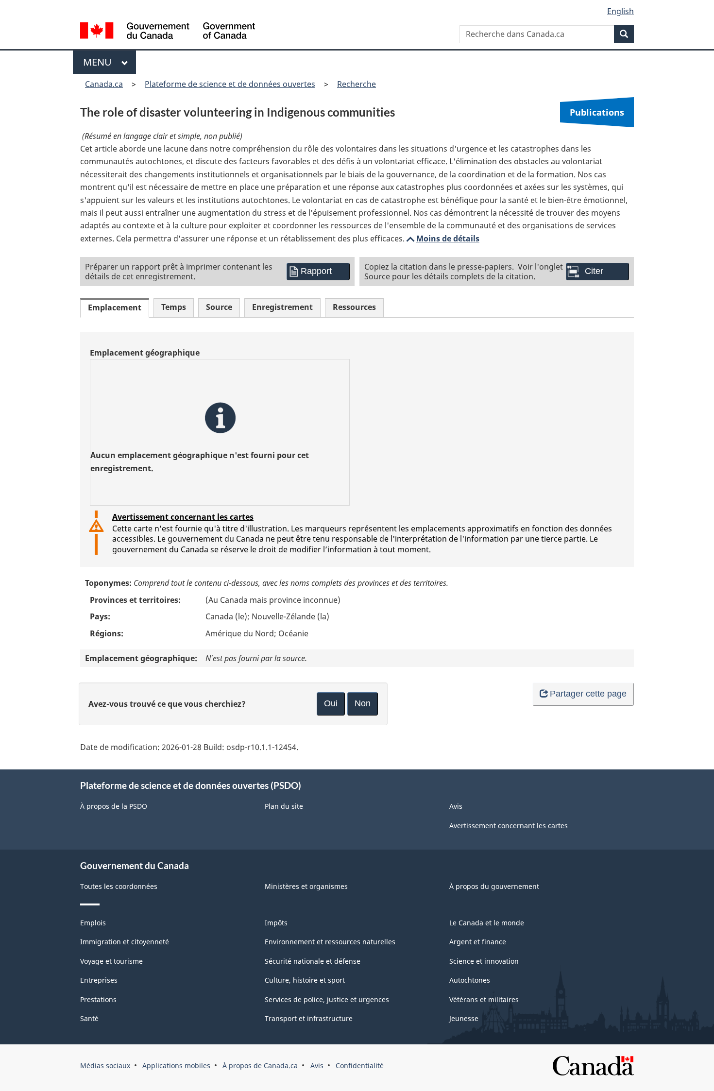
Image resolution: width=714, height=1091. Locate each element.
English (620, 11)
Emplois (93, 922)
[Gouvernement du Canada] (167, 31)
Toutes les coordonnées (118, 886)
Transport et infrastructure (309, 1018)
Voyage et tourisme (111, 961)
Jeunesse (463, 1018)
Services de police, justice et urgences (327, 999)
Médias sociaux (105, 1065)
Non (363, 703)
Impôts (276, 922)
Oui (331, 703)
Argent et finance (477, 941)
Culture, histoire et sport (305, 980)
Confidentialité (360, 1065)
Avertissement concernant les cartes (183, 516)
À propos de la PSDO (113, 806)
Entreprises (99, 980)
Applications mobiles (176, 1065)
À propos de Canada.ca (260, 1065)
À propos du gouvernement (494, 886)
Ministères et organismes (306, 886)
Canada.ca (104, 84)
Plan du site (284, 806)
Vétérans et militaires (484, 999)
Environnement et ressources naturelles (330, 941)
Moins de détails (442, 238)
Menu (100, 61)
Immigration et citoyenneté (124, 941)
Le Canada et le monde (486, 922)
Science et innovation (484, 961)
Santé (89, 1018)
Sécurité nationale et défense (312, 961)
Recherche (356, 84)
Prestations (98, 999)
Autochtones (469, 980)
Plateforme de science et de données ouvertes (230, 84)
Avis (455, 806)
